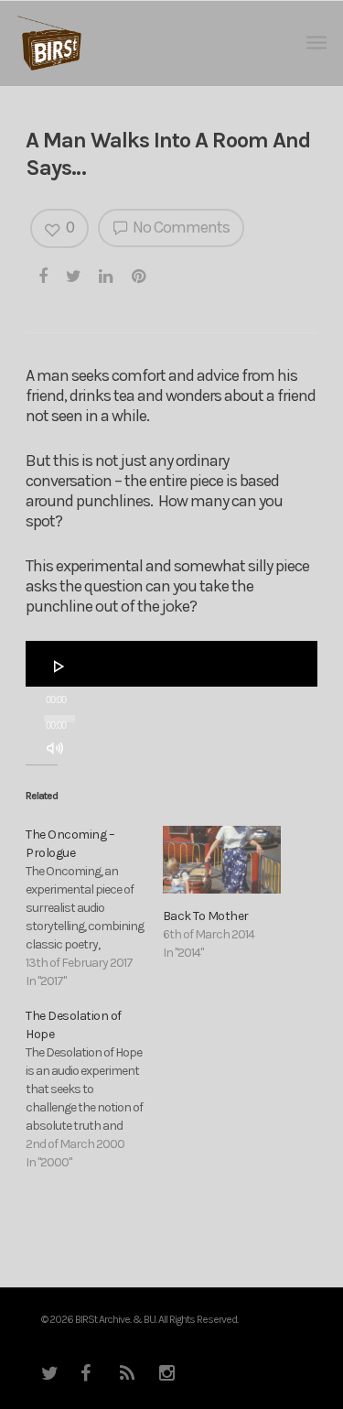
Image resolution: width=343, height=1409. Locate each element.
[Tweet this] (74, 275)
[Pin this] (139, 275)
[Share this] (44, 275)
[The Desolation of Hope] (94, 1089)
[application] (171, 664)
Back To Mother (206, 916)
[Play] (59, 666)
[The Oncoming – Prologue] (94, 908)
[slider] (60, 782)
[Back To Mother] (222, 860)
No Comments (180, 227)
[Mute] (55, 748)
